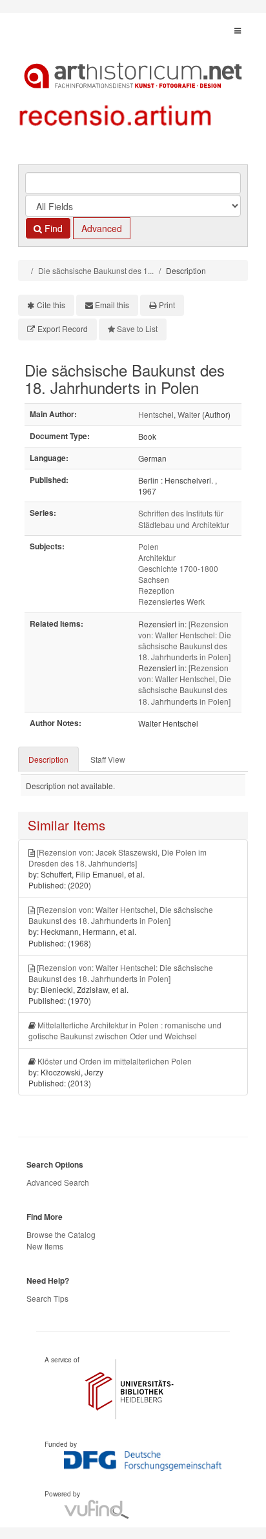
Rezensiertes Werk (171, 601)
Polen (148, 546)
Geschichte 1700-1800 (178, 568)
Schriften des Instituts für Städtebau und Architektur (183, 518)
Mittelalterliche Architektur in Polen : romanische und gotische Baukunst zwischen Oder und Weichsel (124, 1030)
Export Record (62, 328)
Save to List (137, 328)
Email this (112, 304)
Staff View (107, 759)
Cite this (51, 304)
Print (167, 304)
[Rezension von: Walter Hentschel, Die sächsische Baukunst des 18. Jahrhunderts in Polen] (184, 684)
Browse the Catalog (61, 1234)
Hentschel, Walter (169, 414)
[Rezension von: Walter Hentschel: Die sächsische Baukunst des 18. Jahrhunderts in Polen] (184, 640)
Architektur (157, 557)
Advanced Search (57, 1182)
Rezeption (156, 590)
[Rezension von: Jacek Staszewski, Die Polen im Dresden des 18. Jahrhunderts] (117, 857)
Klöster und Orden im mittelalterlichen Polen (114, 1060)
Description (48, 759)
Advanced (101, 228)
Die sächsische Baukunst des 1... (96, 270)
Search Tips (47, 1298)
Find (52, 228)
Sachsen (153, 579)
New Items (44, 1245)
